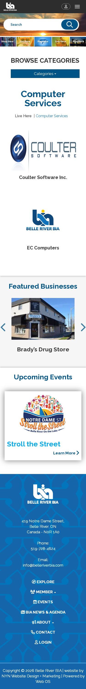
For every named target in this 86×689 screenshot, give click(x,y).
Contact (45, 632)
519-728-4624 (43, 548)
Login (45, 642)
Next (82, 327)
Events (45, 602)
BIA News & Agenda (45, 612)
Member (44, 592)
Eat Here (25, 41)
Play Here (43, 41)
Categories (44, 73)
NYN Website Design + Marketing (31, 676)
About (44, 622)
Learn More (64, 453)
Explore (45, 582)
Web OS (43, 681)
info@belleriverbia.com (43, 565)
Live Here (60, 41)
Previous (3, 327)
